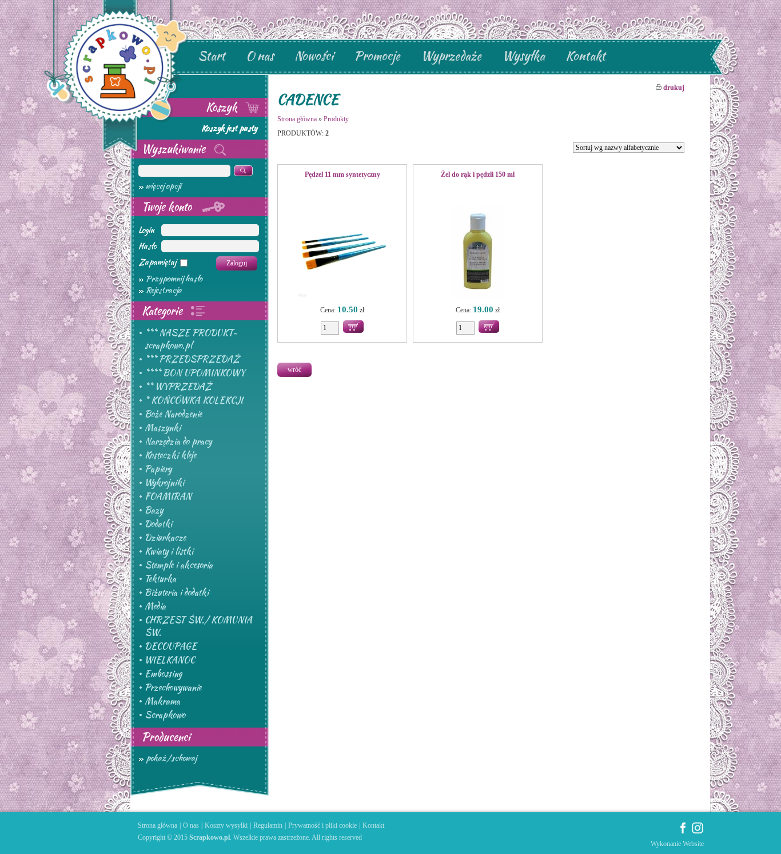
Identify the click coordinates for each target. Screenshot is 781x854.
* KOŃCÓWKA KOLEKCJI (194, 400)
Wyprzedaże (451, 56)
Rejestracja (164, 290)
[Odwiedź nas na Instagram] (697, 832)
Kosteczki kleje (170, 455)
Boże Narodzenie (173, 414)
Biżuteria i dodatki (177, 592)
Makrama (162, 701)
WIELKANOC (170, 660)
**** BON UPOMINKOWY (195, 373)
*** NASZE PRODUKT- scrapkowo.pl (191, 339)
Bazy (154, 510)
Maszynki (163, 428)
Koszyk (223, 107)
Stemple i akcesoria (179, 565)
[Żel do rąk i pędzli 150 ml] (477, 253)
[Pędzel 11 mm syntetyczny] (342, 253)
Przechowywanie (173, 687)
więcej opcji (163, 186)
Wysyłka (523, 56)
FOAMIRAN (168, 496)
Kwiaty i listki (169, 551)
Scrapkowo (165, 715)
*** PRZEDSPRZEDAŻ (192, 359)
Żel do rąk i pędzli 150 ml (478, 174)
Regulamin (267, 825)
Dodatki (158, 524)
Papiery (158, 469)
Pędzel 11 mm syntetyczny (342, 174)
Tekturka (160, 579)
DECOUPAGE (171, 646)
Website (693, 844)
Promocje (377, 56)
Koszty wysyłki (226, 825)
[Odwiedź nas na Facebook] (683, 832)
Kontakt (585, 56)
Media (155, 606)
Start (211, 56)
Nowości (313, 56)
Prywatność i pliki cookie (322, 825)
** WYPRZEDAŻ (178, 386)
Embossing (163, 674)
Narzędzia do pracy (178, 441)
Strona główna (297, 119)
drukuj (673, 88)
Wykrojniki (164, 482)
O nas (260, 56)
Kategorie (163, 311)
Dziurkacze (165, 537)
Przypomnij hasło (174, 278)
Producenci (166, 737)
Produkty (336, 119)
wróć (294, 370)
